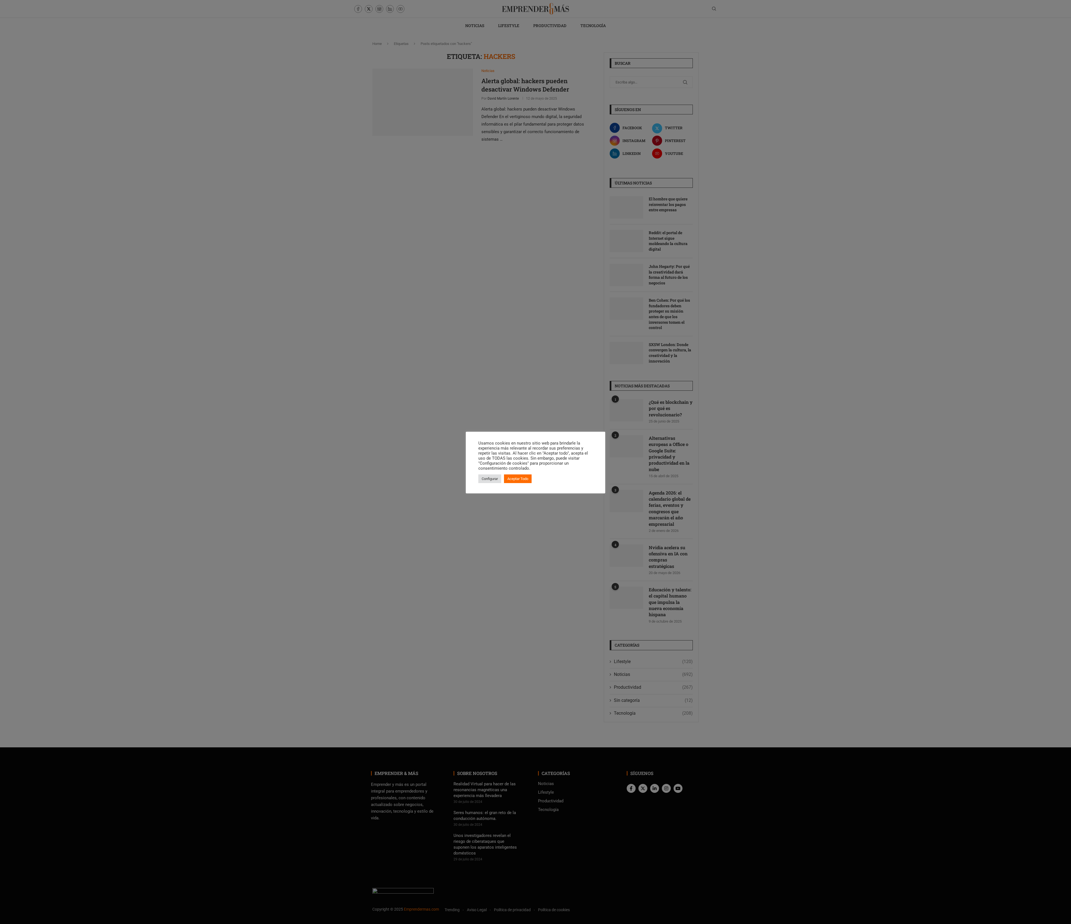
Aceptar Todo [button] (517, 479)
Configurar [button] (490, 479)
